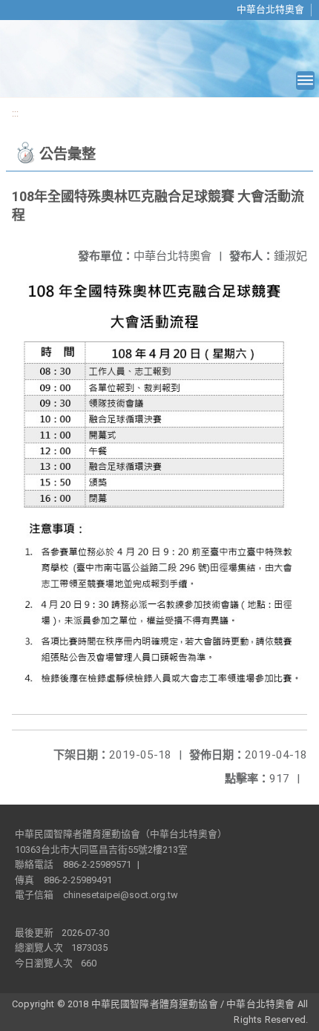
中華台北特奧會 (270, 9)
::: (15, 113)
